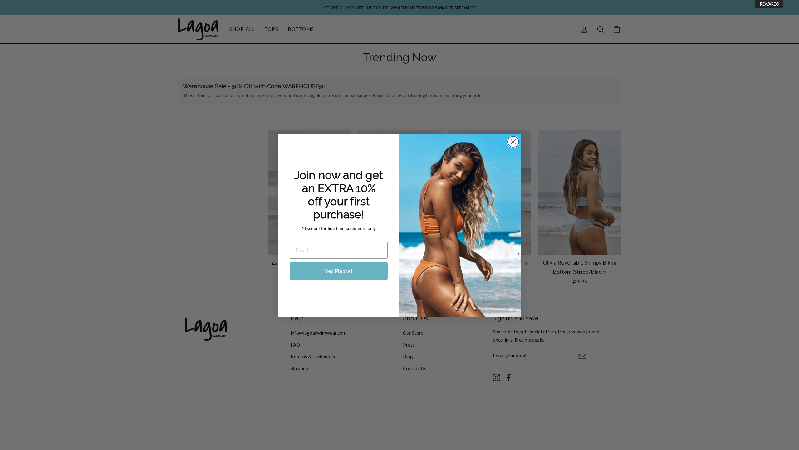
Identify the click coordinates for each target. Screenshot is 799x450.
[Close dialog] (513, 141)
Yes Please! (339, 271)
